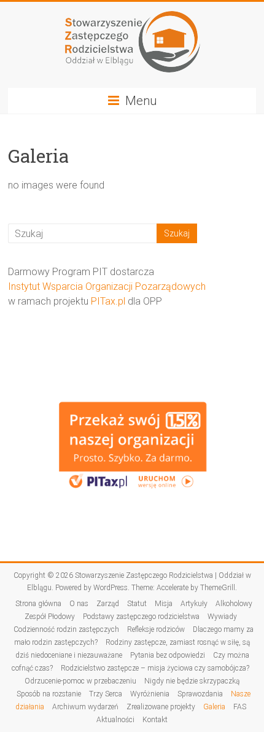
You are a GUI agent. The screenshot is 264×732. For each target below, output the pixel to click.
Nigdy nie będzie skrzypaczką (191, 681)
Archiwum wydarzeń (85, 707)
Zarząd (107, 603)
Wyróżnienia (149, 694)
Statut (137, 603)
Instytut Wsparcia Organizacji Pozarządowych (107, 286)
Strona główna (38, 603)
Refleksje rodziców (156, 629)
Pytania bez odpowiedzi (167, 655)
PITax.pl (108, 301)
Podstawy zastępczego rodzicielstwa (141, 616)
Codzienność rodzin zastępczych (66, 629)
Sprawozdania (200, 694)
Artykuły (194, 603)
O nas (78, 603)
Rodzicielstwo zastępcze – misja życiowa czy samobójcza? (155, 668)
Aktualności (115, 719)
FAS (239, 707)
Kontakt (155, 719)
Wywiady (222, 616)
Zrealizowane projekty (160, 707)
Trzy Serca (105, 694)
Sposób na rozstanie (49, 694)
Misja (164, 603)
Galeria (214, 707)
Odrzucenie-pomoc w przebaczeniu (80, 681)
